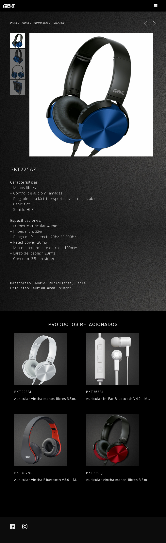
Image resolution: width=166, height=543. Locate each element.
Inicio (13, 23)
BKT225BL (23, 392)
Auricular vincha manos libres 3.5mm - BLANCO (47, 399)
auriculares (44, 288)
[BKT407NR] (47, 440)
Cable (81, 283)
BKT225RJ (94, 473)
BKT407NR (23, 473)
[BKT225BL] (47, 359)
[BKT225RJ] (154, 23)
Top (152, 521)
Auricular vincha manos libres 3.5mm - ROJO (119, 480)
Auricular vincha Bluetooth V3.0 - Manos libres (47, 480)
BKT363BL (95, 392)
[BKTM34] (145, 23)
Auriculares (41, 23)
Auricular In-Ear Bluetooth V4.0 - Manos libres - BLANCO (119, 399)
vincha (65, 288)
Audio (25, 23)
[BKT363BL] (119, 359)
